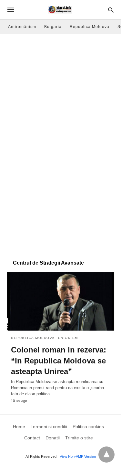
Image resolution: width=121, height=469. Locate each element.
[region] (60, 201)
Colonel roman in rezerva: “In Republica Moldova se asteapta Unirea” (58, 360)
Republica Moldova (89, 26)
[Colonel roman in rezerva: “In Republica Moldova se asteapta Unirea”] (60, 301)
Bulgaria (53, 26)
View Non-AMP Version (78, 456)
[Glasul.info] (60, 10)
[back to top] (106, 454)
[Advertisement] (60, 93)
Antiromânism (22, 26)
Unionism (68, 338)
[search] (111, 10)
